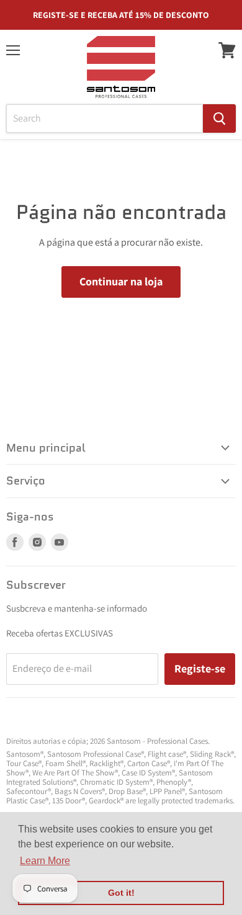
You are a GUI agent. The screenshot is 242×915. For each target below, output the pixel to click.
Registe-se (199, 668)
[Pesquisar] (219, 118)
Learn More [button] (45, 860)
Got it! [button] (121, 893)
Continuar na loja (121, 281)
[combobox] (104, 118)
